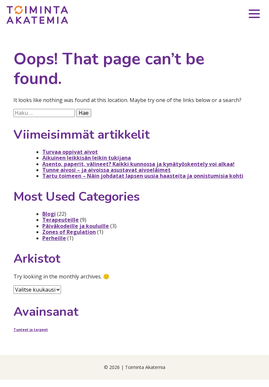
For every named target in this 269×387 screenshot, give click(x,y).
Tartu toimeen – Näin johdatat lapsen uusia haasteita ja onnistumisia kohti (142, 175)
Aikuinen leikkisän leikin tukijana (86, 157)
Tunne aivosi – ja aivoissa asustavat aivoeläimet (106, 169)
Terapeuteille (60, 219)
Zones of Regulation (69, 231)
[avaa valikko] (254, 14)
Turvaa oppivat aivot (70, 151)
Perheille (54, 238)
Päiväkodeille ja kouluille (75, 226)
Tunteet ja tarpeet (30, 329)
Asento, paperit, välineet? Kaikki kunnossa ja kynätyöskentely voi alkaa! (138, 164)
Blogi (49, 213)
